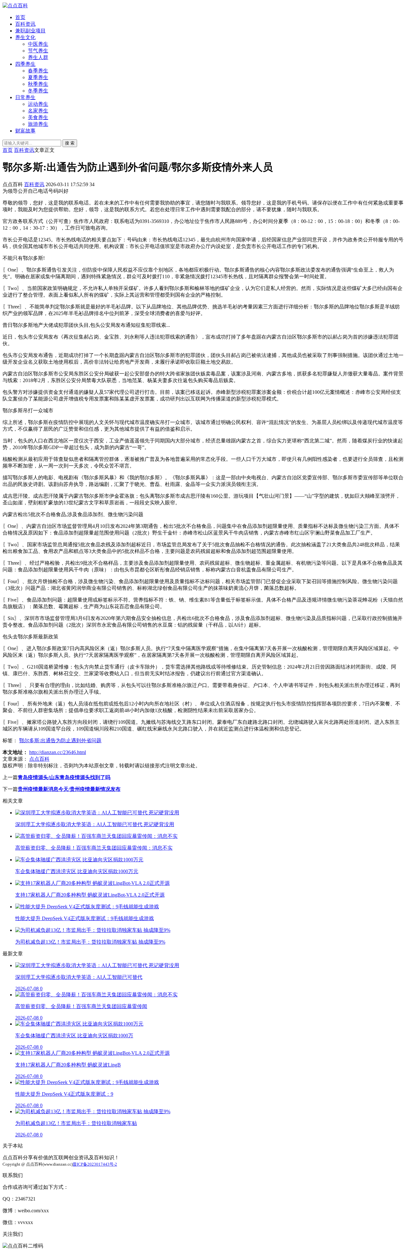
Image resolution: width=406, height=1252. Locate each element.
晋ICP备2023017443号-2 (95, 1164)
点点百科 (39, 759)
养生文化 (25, 37)
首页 (20, 17)
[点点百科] (15, 5)
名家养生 (38, 110)
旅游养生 (38, 124)
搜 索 (70, 143)
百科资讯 (25, 24)
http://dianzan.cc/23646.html (57, 752)
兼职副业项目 (30, 30)
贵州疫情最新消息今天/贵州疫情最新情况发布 (69, 789)
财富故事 (25, 130)
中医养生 (38, 44)
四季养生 (25, 64)
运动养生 (38, 104)
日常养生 (25, 97)
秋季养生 (38, 84)
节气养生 (38, 50)
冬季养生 (38, 90)
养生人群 (38, 57)
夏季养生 (38, 77)
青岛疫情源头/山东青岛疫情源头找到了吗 (64, 777)
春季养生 (38, 70)
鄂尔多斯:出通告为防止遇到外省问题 (60, 740)
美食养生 (38, 117)
